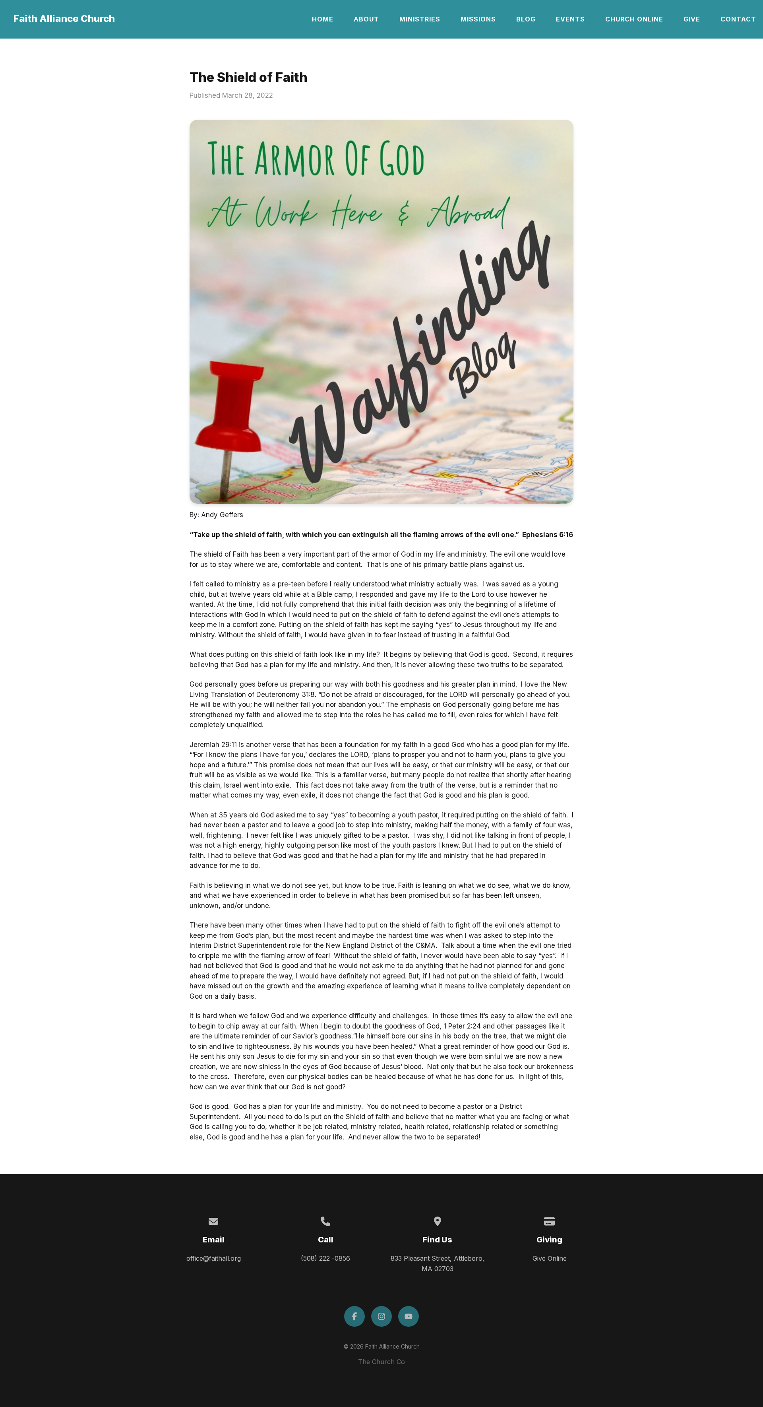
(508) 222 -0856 (325, 1258)
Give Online (550, 1258)
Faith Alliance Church (64, 18)
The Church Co (381, 1362)
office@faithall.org (213, 1258)
